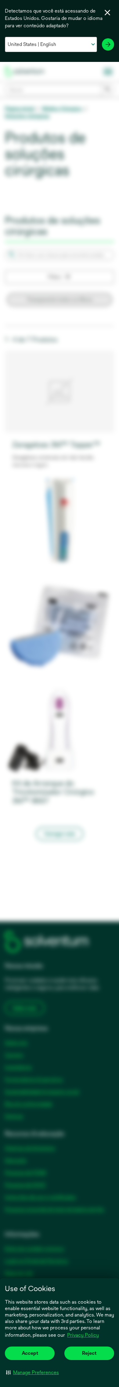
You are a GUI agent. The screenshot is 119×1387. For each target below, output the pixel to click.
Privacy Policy (83, 1335)
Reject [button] (89, 1353)
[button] (32, 1372)
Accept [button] (30, 1353)
